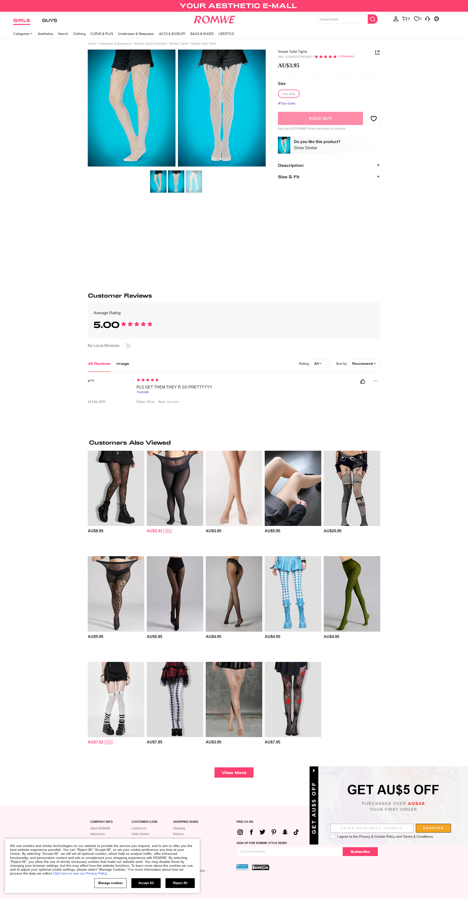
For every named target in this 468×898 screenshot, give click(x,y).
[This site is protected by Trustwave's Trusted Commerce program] (242, 867)
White (145, 401)
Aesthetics (45, 34)
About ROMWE (100, 828)
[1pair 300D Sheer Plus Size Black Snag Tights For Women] (175, 488)
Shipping (179, 828)
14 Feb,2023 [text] (96, 402)
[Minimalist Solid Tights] (293, 488)
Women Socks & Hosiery (150, 43)
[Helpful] (363, 381)
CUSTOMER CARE (145, 822)
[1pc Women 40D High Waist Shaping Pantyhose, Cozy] (175, 594)
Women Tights (178, 43)
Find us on (244, 822)
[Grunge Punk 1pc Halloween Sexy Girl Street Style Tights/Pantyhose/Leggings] (175, 699)
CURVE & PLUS (101, 34)
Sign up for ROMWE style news (261, 843)
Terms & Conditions (418, 836)
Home (92, 43)
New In (63, 34)
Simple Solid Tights (292, 51)
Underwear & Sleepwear (136, 34)
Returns (178, 834)
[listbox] (396, 18)
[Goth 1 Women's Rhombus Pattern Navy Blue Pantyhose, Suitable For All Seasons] (293, 594)
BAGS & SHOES (202, 34)
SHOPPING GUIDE (185, 822)
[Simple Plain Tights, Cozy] (352, 594)
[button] (373, 118)
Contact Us (139, 828)
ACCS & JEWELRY (172, 34)
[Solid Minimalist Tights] (234, 488)
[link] (234, 6)
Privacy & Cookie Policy (377, 836)
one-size (168, 401)
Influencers (97, 834)
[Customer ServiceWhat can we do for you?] (427, 18)
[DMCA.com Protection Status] (260, 867)
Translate (142, 392)
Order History (140, 834)
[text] (178, 380)
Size (282, 83)
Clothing (79, 34)
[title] (234, 442)
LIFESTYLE (226, 34)
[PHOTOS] (177, 109)
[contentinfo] (95, 530)
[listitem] (116, 502)
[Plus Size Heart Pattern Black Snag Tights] (116, 594)
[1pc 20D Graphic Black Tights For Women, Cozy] (234, 594)
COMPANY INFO (101, 822)
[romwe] (214, 18)
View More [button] (234, 772)
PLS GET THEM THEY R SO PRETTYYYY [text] (174, 387)
